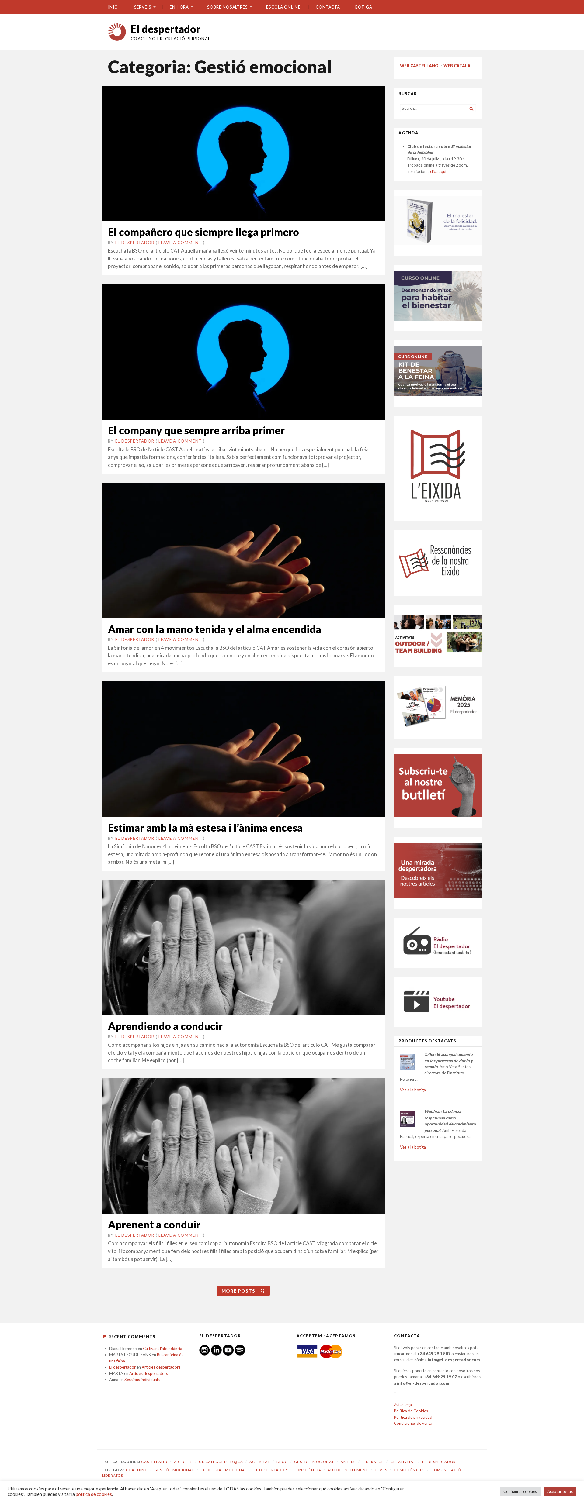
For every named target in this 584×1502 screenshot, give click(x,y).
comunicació (446, 1470)
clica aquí (438, 171)
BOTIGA (363, 7)
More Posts (238, 1291)
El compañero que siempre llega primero (203, 232)
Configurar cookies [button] (520, 1491)
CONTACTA (328, 7)
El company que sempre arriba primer (196, 430)
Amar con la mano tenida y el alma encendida (214, 629)
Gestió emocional (314, 1462)
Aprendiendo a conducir (165, 1026)
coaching (137, 1470)
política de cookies (94, 1494)
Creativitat (403, 1462)
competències (409, 1470)
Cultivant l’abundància (162, 1348)
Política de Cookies (411, 1410)
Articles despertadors (161, 1367)
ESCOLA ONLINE (283, 7)
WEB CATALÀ (457, 65)
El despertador (165, 28)
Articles (183, 1462)
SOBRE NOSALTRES (227, 7)
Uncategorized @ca (221, 1462)
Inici (113, 7)
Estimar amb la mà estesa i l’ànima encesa (205, 827)
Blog (282, 1462)
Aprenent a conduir (154, 1224)
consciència (307, 1470)
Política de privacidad (413, 1417)
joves (381, 1470)
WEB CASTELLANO (419, 65)
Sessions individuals (142, 1379)
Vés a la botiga (413, 1089)
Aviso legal (403, 1404)
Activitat (259, 1462)
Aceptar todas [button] (560, 1491)
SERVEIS (142, 7)
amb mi (348, 1462)
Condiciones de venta (413, 1423)
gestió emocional (174, 1470)
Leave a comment (180, 242)
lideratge (112, 1475)
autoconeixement (348, 1470)
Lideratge (373, 1462)
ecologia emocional (224, 1470)
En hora (179, 7)
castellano (154, 1462)
